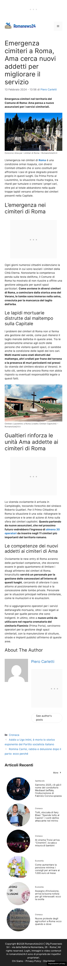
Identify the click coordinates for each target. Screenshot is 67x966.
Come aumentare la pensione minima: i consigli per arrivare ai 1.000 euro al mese (47, 868)
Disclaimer (49, 961)
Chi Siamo (17, 961)
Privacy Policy (33, 961)
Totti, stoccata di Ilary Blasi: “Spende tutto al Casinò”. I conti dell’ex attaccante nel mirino (47, 816)
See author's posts (44, 717)
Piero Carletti (42, 661)
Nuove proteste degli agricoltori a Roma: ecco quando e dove (48, 921)
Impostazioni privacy (56, 963)
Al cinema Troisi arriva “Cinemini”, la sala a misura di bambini (47, 842)
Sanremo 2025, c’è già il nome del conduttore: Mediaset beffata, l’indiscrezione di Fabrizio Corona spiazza (48, 790)
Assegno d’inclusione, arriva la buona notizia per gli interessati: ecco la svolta (48, 895)
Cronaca (14, 734)
